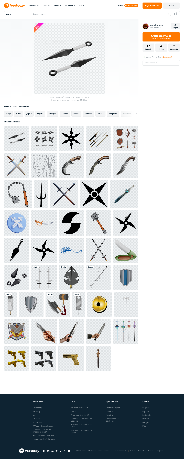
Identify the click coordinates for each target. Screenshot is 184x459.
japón (29, 113)
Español (145, 411)
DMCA (73, 411)
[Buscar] (169, 14)
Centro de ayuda (113, 408)
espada (40, 113)
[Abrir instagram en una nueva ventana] (48, 451)
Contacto (109, 411)
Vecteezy (36, 411)
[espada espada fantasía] (125, 331)
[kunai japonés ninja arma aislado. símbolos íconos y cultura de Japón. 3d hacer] (16, 277)
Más (80, 5)
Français (145, 422)
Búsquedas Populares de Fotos (81, 425)
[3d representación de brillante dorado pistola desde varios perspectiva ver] (16, 358)
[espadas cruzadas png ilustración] (98, 250)
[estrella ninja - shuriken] (71, 138)
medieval (127, 113)
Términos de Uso (121, 451)
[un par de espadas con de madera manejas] (16, 165)
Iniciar (171, 5)
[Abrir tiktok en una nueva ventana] (61, 451)
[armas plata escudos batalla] (125, 277)
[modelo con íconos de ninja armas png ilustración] (44, 165)
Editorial (69, 5)
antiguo (52, 113)
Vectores (32, 5)
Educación (37, 422)
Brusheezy (37, 408)
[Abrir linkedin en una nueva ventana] (52, 451)
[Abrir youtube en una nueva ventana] (69, 451)
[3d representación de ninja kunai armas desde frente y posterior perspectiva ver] (16, 138)
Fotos (44, 5)
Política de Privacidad (138, 451)
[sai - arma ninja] (41, 194)
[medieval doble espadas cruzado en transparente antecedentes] (64, 194)
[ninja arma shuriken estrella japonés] (94, 194)
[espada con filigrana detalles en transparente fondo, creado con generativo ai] (98, 358)
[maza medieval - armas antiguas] (18, 194)
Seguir (175, 28)
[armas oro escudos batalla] (99, 304)
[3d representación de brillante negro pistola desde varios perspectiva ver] (43, 358)
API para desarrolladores (43, 426)
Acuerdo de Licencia (79, 408)
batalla (100, 113)
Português (146, 415)
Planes (120, 5)
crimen (65, 113)
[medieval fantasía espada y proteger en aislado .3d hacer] (16, 331)
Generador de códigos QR (44, 439)
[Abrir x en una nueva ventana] (65, 451)
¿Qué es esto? (167, 57)
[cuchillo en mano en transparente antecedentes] (44, 331)
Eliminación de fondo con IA (45, 435)
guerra (76, 113)
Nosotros (110, 415)
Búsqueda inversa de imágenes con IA (42, 430)
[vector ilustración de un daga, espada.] (44, 277)
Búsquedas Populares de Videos (81, 431)
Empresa (36, 419)
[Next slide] (134, 114)
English (145, 408)
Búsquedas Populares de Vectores (81, 420)
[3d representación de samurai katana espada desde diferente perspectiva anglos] (98, 138)
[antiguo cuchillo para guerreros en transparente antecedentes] (71, 165)
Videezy (36, 415)
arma (18, 113)
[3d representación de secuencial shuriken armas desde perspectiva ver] (44, 138)
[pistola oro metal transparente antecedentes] (71, 358)
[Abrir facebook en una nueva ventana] (44, 451)
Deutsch (145, 419)
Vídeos (56, 5)
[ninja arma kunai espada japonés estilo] (16, 250)
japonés (88, 113)
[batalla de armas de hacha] (126, 304)
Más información (151, 63)
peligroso (113, 113)
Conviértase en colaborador (112, 420)
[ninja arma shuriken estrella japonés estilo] (125, 223)
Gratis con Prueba (161, 37)
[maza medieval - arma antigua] (98, 223)
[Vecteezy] (14, 5)
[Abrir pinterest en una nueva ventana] (57, 451)
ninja (8, 113)
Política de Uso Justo (155, 451)
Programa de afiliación (80, 415)
